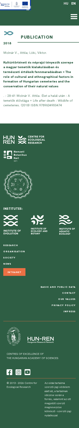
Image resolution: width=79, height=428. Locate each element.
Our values (67, 299)
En (73, 3)
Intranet (14, 271)
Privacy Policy (64, 305)
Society (9, 257)
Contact (69, 292)
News (7, 263)
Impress (69, 311)
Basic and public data (58, 286)
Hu (66, 3)
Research (10, 245)
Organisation (14, 251)
